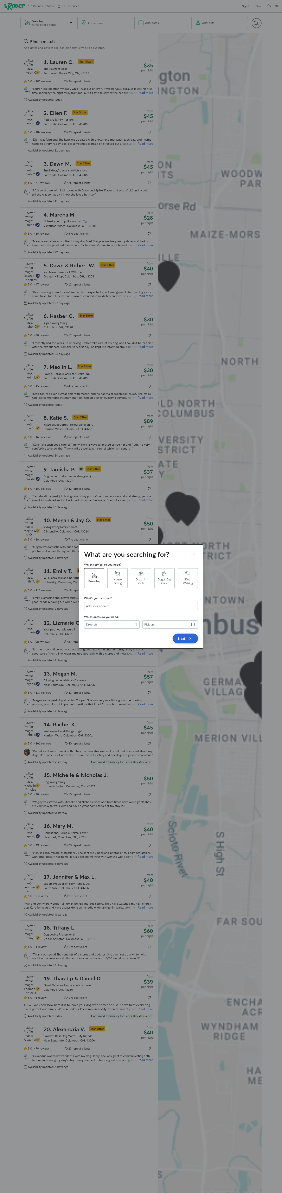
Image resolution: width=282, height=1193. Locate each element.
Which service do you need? (102, 564)
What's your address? (98, 598)
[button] (193, 554)
